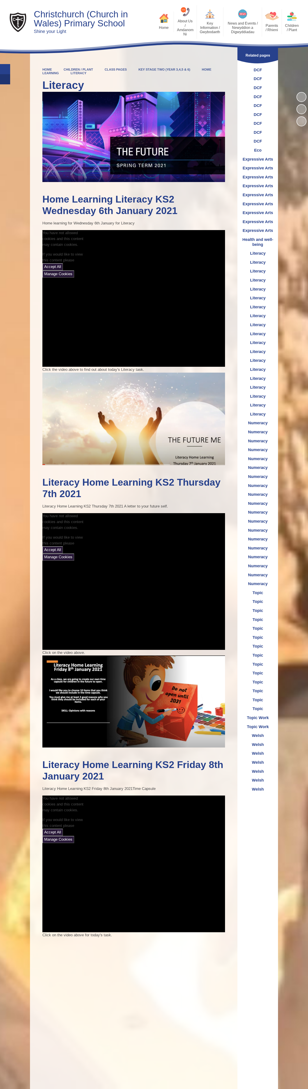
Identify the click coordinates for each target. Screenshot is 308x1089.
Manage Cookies (58, 274)
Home (47, 69)
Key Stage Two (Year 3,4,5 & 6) (164, 69)
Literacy (78, 73)
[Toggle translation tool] (5, 79)
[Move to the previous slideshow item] (301, 109)
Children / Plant (78, 69)
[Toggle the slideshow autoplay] (301, 97)
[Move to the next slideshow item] (301, 121)
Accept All (52, 267)
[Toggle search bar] (5, 69)
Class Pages (116, 69)
